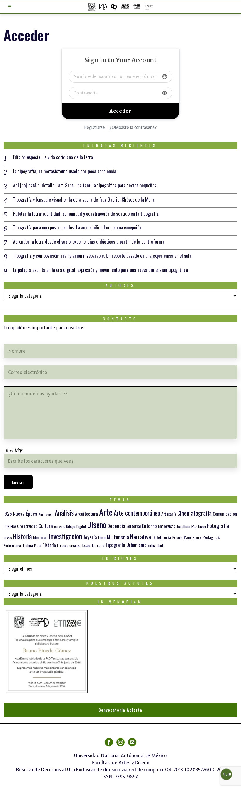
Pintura (28, 545)
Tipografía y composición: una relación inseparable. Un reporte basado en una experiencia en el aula (102, 256)
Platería (49, 545)
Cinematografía (194, 513)
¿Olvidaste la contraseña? (133, 127)
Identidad (40, 537)
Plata (37, 545)
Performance (13, 545)
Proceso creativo (69, 545)
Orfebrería (161, 537)
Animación (46, 514)
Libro (102, 537)
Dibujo (70, 526)
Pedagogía (211, 537)
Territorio (97, 545)
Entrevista (167, 526)
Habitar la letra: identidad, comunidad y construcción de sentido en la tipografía (86, 214)
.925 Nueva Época (20, 513)
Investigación (65, 536)
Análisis (64, 512)
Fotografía (218, 525)
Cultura (46, 526)
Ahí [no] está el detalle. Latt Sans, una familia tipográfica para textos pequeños (84, 185)
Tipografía (115, 544)
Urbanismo (136, 544)
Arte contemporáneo (137, 512)
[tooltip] (108, 742)
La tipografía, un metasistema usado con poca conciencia (64, 171)
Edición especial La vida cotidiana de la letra (53, 157)
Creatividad (27, 525)
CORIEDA (10, 526)
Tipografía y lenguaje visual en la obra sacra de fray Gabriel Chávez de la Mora (83, 200)
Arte (106, 511)
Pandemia (192, 537)
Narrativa (140, 536)
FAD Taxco (198, 526)
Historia (22, 536)
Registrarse (94, 127)
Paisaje (177, 537)
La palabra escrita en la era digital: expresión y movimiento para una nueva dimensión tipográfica (100, 270)
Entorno (149, 526)
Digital (81, 526)
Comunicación (225, 513)
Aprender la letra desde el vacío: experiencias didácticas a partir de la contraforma (88, 242)
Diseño (96, 524)
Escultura (183, 526)
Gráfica (8, 537)
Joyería (90, 537)
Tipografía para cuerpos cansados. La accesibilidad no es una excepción (77, 227)
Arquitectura (86, 513)
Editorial (133, 526)
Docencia (116, 526)
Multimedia (118, 536)
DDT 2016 (59, 526)
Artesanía (168, 514)
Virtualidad (155, 545)
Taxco (86, 545)
